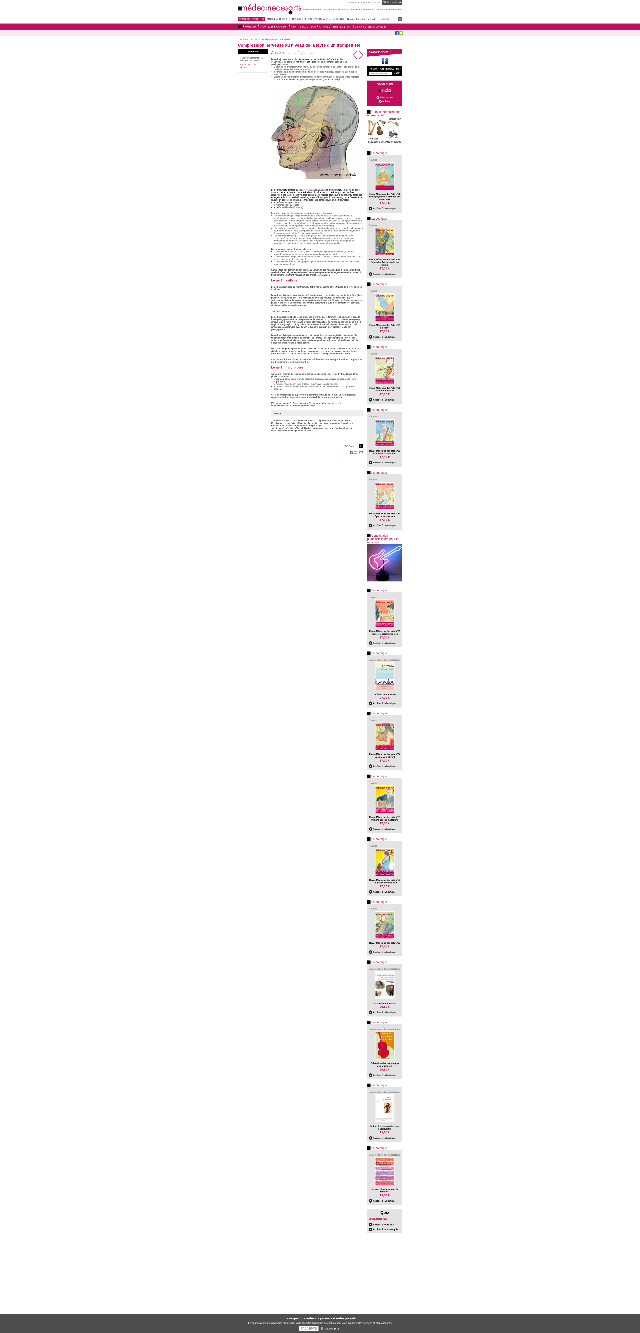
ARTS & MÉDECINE (277, 19)
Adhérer (386, 101)
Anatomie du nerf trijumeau (248, 65)
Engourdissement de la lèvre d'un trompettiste (251, 59)
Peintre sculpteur (303, 26)
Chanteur (266, 26)
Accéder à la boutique (384, 208)
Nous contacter (371, 2)
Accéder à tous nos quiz (385, 1229)
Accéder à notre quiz (383, 1224)
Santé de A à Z (355, 26)
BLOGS (308, 19)
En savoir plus (330, 1328)
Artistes (337, 26)
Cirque (323, 26)
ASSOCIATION (322, 19)
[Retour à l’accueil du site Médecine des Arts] (269, 8)
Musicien (250, 26)
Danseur (282, 26)
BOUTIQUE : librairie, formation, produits (354, 19)
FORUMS (296, 19)
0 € (394, 2)
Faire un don (386, 97)
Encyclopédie (377, 26)
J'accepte (308, 1328)
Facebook (397, 33)
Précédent (349, 446)
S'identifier (354, 2)
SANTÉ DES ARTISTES (251, 19)
